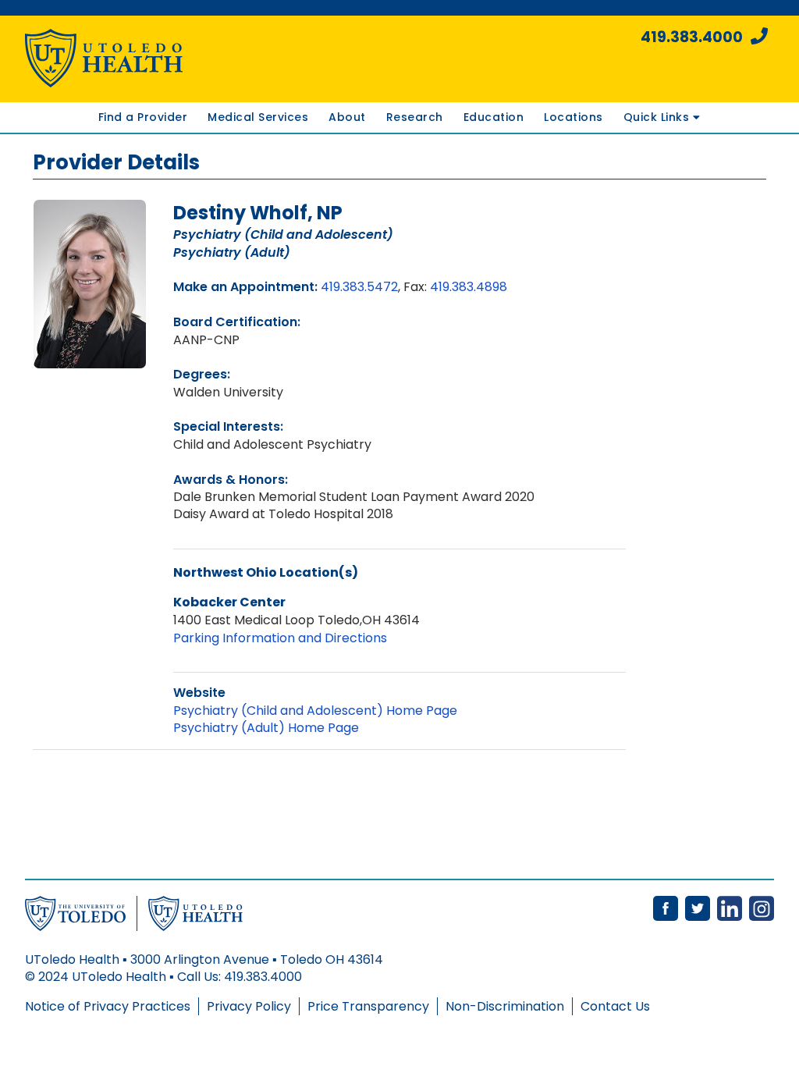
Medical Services (258, 117)
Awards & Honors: (230, 480)
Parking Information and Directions (280, 638)
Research (414, 117)
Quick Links (658, 117)
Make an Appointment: (245, 287)
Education (493, 117)
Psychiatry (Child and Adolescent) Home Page (315, 711)
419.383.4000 (692, 37)
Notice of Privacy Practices (107, 1006)
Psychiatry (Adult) (231, 252)
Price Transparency (368, 1006)
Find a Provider (143, 117)
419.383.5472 (359, 287)
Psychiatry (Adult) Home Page (266, 728)
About (347, 117)
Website (199, 693)
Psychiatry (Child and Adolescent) (283, 234)
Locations (573, 117)
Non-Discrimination (505, 1006)
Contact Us (615, 1006)
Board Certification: (236, 322)
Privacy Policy (249, 1006)
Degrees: (201, 374)
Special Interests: (228, 426)
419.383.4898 (468, 287)
